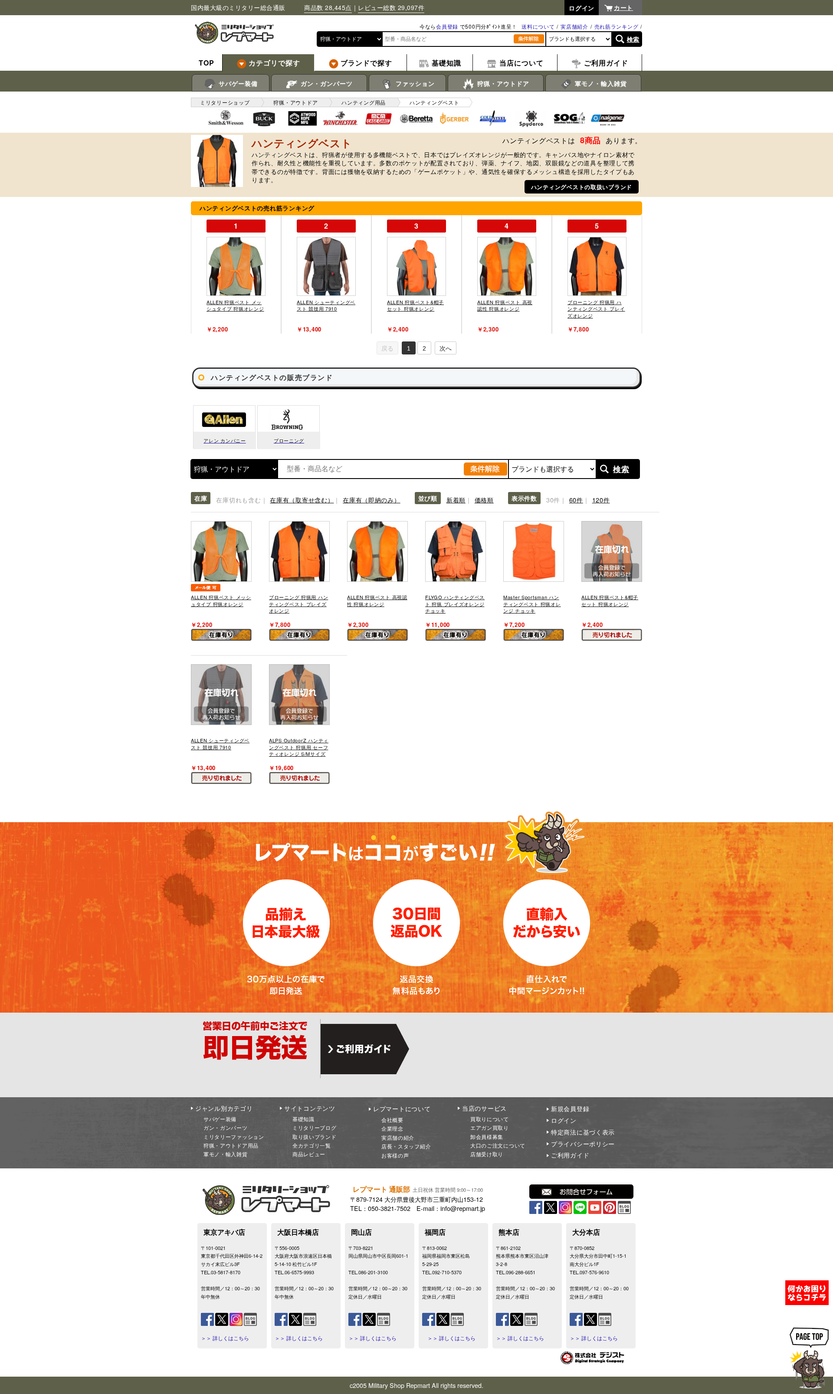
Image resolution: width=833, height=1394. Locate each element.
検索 (633, 39)
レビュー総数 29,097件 (391, 7)
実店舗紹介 (574, 26)
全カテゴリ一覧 (311, 1145)
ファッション (414, 83)
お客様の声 (395, 1155)
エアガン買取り (489, 1127)
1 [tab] (408, 348)
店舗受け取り (486, 1154)
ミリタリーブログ (314, 1127)
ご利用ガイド (570, 1155)
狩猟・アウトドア (502, 83)
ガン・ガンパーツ (325, 83)
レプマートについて (401, 1108)
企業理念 (392, 1128)
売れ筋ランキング (616, 26)
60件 (576, 499)
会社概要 (392, 1119)
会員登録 (447, 26)
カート (623, 7)
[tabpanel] (236, 274)
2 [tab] (424, 348)
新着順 (456, 499)
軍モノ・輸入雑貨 (600, 83)
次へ (445, 348)
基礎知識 (303, 1118)
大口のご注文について (497, 1145)
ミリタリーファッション (233, 1136)
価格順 (484, 499)
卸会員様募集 (486, 1136)
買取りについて (489, 1118)
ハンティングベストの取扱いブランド (581, 187)
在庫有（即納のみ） (371, 499)
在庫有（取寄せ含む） (302, 499)
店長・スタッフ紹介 (406, 1146)
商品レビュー (308, 1154)
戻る (387, 348)
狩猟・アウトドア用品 (231, 1145)
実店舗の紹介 (397, 1137)
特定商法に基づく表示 (583, 1132)
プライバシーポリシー (583, 1143)
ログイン (564, 1120)
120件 (601, 499)
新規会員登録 (570, 1108)
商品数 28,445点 (328, 7)
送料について (537, 26)
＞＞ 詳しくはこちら (225, 1338)
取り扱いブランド (314, 1136)
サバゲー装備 (237, 83)
